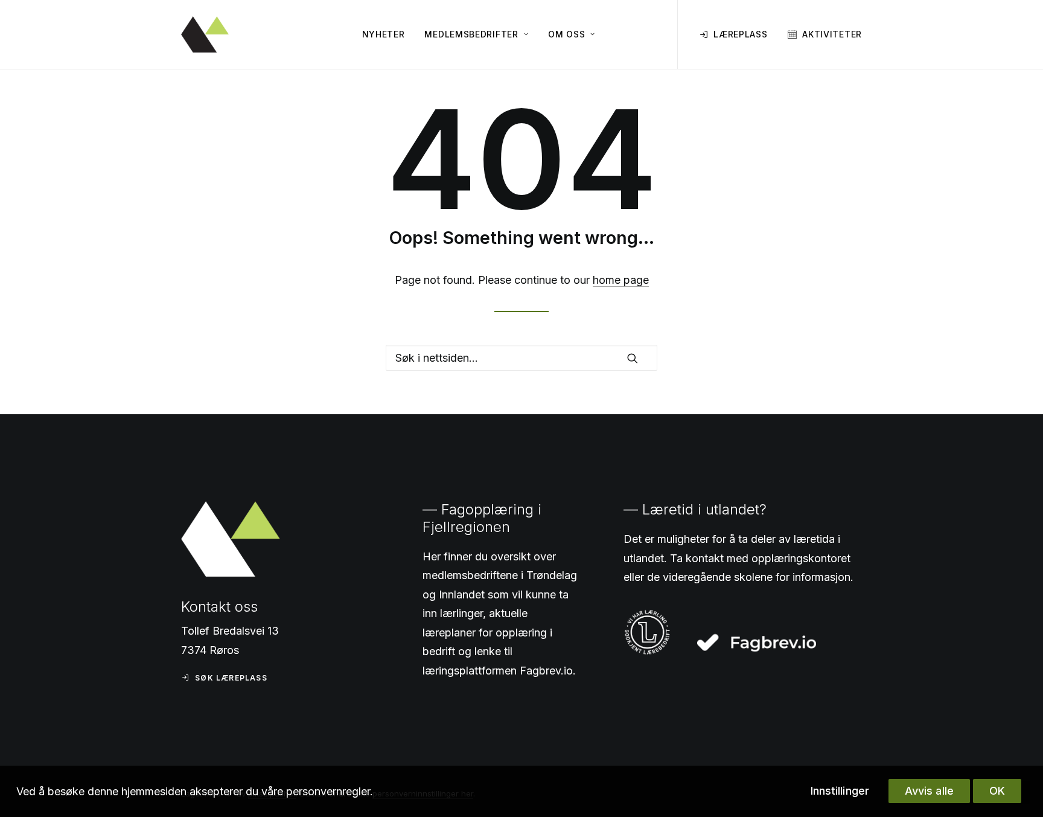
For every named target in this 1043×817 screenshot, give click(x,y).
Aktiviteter (832, 34)
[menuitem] (383, 34)
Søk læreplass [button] (231, 677)
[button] (632, 358)
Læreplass (740, 34)
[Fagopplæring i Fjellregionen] (205, 34)
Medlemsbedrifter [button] (471, 34)
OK (997, 790)
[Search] (521, 358)
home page (621, 280)
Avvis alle (929, 790)
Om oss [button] (566, 34)
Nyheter (383, 34)
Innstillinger (840, 790)
